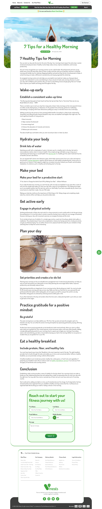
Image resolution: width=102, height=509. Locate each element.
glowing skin (52, 154)
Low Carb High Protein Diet (26, 462)
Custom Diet (23, 475)
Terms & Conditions (76, 460)
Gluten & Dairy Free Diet (26, 468)
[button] (54, 417)
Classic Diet (23, 460)
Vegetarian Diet (24, 471)
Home (14, 2)
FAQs (36, 471)
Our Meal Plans (36, 2)
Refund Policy (75, 464)
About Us (19, 2)
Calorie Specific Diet (25, 477)
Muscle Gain (61, 464)
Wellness (61, 462)
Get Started (85, 2)
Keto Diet (23, 473)
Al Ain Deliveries (49, 468)
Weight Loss (61, 460)
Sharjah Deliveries (49, 462)
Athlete (60, 466)
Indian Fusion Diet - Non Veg (27, 464)
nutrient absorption (33, 160)
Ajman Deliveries (49, 464)
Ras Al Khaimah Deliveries (51, 466)
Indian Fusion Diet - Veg (26, 466)
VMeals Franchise (39, 473)
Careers (37, 462)
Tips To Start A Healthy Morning (32, 453)
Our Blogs (37, 466)
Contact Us (27, 2)
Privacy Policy (75, 462)
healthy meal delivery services (59, 360)
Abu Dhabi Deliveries (49, 460)
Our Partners (38, 464)
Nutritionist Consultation (64, 468)
